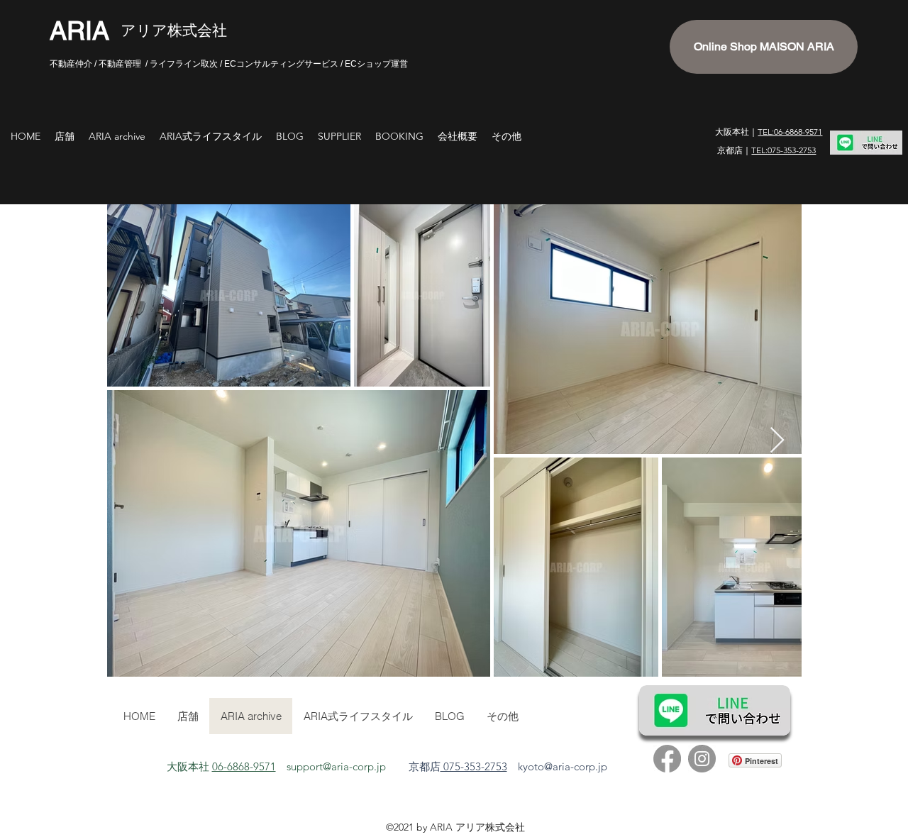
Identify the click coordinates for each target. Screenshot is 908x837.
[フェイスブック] (667, 758)
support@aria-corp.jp (336, 766)
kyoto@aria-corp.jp (562, 766)
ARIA (79, 30)
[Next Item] (777, 441)
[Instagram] (702, 758)
